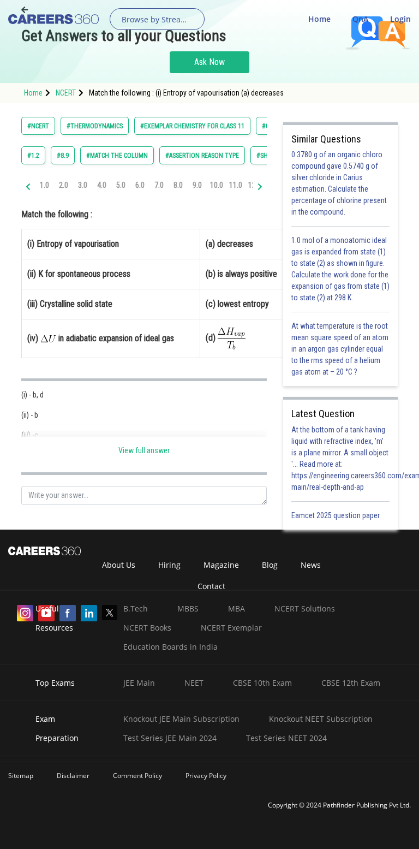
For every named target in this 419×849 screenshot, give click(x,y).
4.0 (101, 185)
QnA (360, 19)
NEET (193, 683)
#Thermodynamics (95, 126)
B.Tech (135, 608)
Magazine (221, 565)
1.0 (44, 185)
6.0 (140, 185)
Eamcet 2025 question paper (336, 515)
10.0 (216, 185)
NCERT (66, 92)
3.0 (82, 185)
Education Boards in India (170, 647)
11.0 (235, 185)
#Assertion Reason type (202, 155)
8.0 (178, 185)
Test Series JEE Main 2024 (170, 738)
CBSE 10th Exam (262, 683)
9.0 (197, 185)
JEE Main (139, 683)
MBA (236, 608)
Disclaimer (73, 775)
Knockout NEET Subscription (321, 719)
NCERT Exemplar (231, 627)
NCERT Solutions (304, 608)
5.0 (120, 185)
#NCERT (38, 126)
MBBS (188, 608)
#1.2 (33, 155)
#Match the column (117, 155)
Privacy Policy (205, 775)
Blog (270, 565)
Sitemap (20, 775)
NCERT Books (147, 627)
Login (400, 19)
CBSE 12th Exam (350, 683)
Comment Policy (137, 775)
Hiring (169, 565)
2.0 (63, 185)
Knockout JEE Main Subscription (181, 719)
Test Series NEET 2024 (286, 738)
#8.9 (63, 155)
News (311, 565)
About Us (118, 565)
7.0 (159, 185)
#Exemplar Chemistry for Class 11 (192, 126)
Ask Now (209, 62)
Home (319, 19)
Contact (211, 586)
